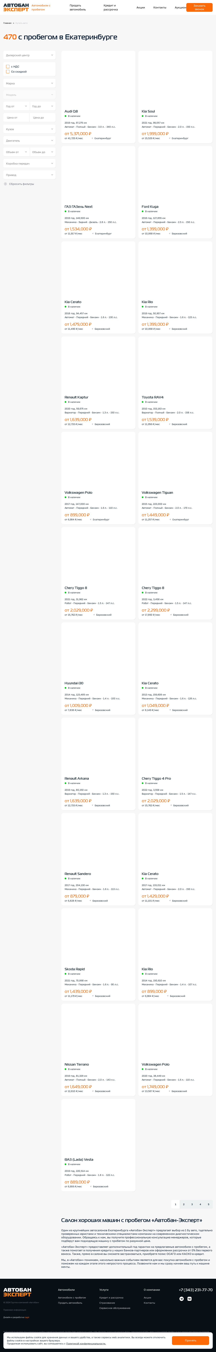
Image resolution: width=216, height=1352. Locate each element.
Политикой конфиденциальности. (86, 1343)
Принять (190, 1340)
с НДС (15, 66)
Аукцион (180, 7)
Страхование (107, 1302)
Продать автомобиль (70, 1302)
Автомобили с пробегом (72, 1297)
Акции (141, 7)
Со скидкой (19, 71)
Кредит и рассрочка (111, 1297)
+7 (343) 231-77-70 (196, 1290)
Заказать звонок (199, 7)
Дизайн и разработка (16, 1317)
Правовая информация (14, 1310)
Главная (7, 23)
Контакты (159, 7)
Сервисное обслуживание (114, 1308)
